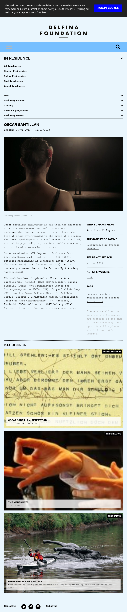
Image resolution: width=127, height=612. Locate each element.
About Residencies (14, 86)
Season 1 (93, 248)
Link (90, 277)
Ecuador (104, 293)
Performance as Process (103, 297)
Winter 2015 (95, 262)
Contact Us (10, 606)
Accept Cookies (108, 8)
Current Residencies (15, 71)
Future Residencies (14, 76)
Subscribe (51, 606)
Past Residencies (13, 81)
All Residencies (12, 66)
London (91, 293)
